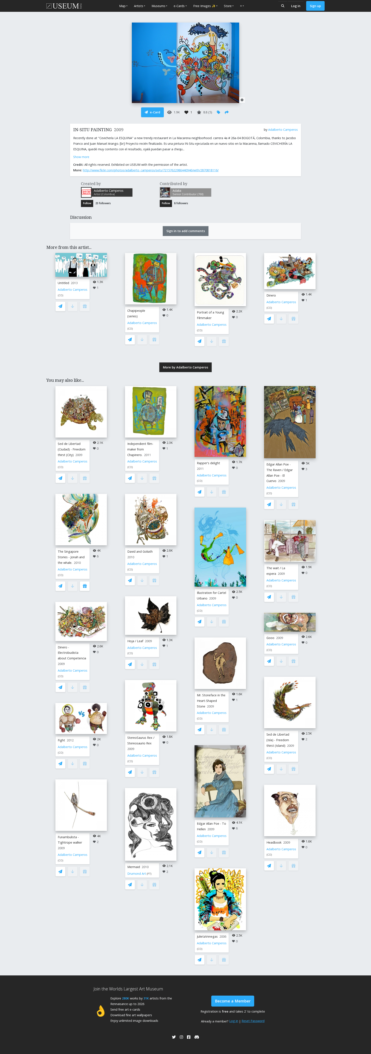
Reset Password (253, 1021)
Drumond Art (136, 873)
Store (228, 6)
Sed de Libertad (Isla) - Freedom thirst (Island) (277, 740)
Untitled (63, 283)
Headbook (273, 842)
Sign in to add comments (185, 231)
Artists (138, 6)
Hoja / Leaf (135, 641)
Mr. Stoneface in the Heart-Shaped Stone (211, 700)
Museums (158, 6)
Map (122, 6)
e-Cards (179, 6)
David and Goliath (140, 551)
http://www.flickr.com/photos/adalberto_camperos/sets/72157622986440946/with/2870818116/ (151, 170)
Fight (61, 740)
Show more (81, 157)
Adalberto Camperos (283, 130)
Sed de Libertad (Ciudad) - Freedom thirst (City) (71, 449)
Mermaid (133, 867)
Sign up (315, 6)
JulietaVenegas (207, 936)
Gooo (270, 638)
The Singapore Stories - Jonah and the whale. (71, 557)
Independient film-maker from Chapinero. (140, 449)
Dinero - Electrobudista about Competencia (72, 652)
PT (149, 874)
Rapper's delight (208, 463)
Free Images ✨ (204, 6)
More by (185, 367)
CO (60, 295)
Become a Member (233, 1001)
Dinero (271, 295)
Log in (295, 6)
